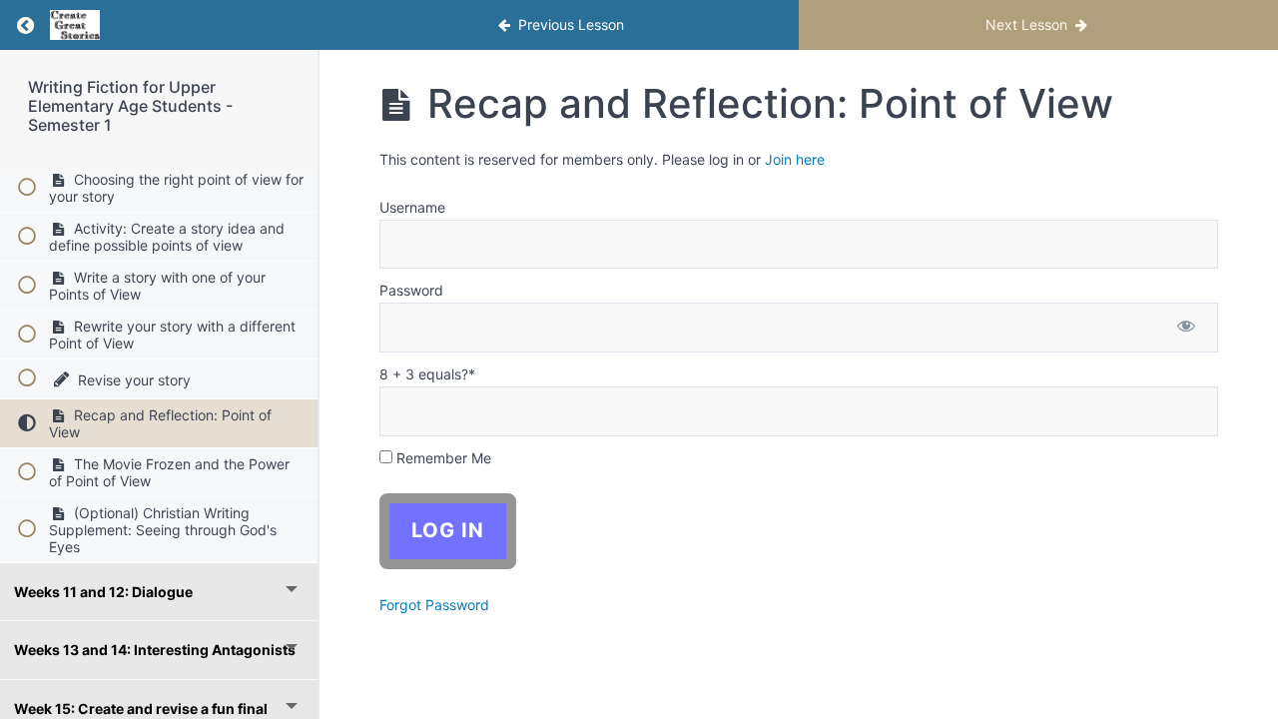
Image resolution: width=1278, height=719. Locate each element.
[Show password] (1186, 328)
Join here (795, 159)
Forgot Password (434, 604)
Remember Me (441, 457)
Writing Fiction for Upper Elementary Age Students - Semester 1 (130, 106)
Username (412, 207)
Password (411, 290)
